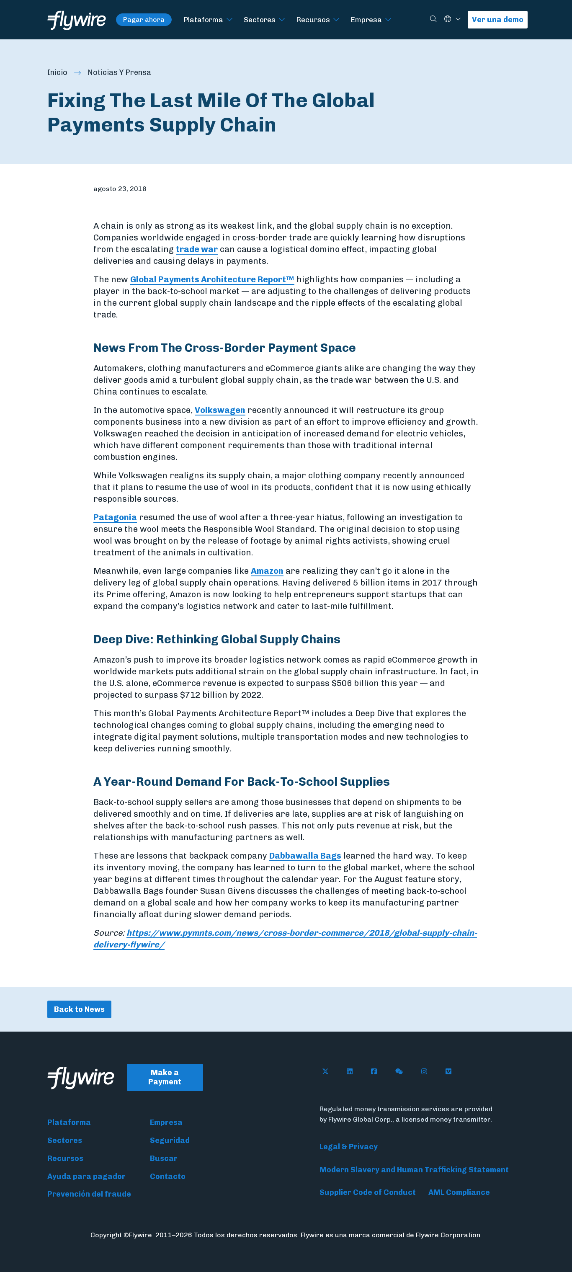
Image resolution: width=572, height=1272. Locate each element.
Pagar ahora (144, 19)
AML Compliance (459, 1192)
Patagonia (115, 517)
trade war (197, 249)
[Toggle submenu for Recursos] (336, 20)
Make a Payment (164, 1077)
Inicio (57, 72)
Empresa (366, 19)
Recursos (313, 19)
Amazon (267, 571)
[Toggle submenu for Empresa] (388, 20)
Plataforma (203, 19)
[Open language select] (458, 19)
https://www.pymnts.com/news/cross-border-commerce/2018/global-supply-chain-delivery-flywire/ (285, 938)
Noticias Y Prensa (119, 72)
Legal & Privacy (348, 1146)
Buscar (164, 1158)
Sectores (260, 19)
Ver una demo (497, 19)
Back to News (79, 1009)
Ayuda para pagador (86, 1176)
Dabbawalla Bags (305, 856)
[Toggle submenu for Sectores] (282, 20)
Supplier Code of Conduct (367, 1192)
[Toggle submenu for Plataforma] (229, 20)
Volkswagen (220, 410)
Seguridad (170, 1140)
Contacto (168, 1176)
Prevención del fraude (89, 1194)
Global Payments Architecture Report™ (212, 279)
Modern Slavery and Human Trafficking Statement (414, 1169)
